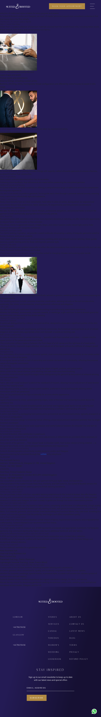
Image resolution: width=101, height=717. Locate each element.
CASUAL (52, 631)
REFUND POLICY (78, 659)
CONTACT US (76, 624)
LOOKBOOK (55, 659)
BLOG (72, 638)
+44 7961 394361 (19, 627)
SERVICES (53, 624)
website (44, 454)
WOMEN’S (53, 645)
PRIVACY (74, 652)
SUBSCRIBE (36, 698)
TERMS (73, 645)
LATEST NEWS (77, 631)
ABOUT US (75, 617)
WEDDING (53, 652)
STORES (52, 617)
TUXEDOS (53, 638)
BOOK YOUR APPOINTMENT (67, 6)
